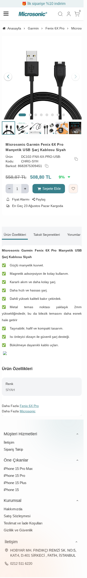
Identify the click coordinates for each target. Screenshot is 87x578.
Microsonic (27, 408)
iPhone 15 (11, 486)
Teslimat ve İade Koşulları (23, 520)
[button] (22, 111)
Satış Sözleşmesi (17, 512)
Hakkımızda (13, 505)
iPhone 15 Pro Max (18, 465)
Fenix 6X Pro (29, 402)
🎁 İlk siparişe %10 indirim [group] (42, 4)
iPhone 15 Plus (15, 479)
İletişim (9, 439)
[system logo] (33, 14)
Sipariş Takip (13, 446)
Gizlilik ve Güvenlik (18, 527)
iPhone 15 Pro (14, 472)
